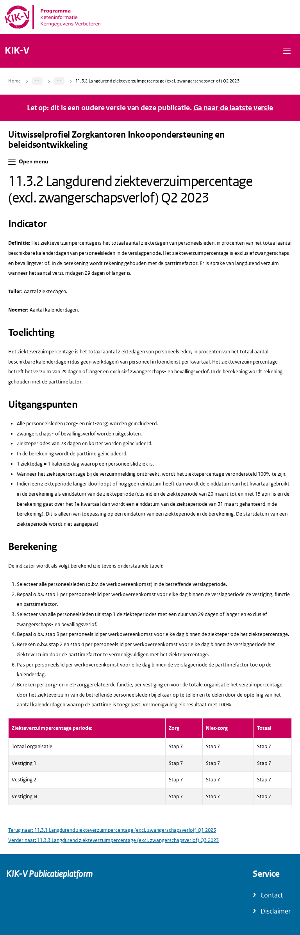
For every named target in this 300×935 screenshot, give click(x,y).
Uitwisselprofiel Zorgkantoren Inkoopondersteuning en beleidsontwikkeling (116, 140)
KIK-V (17, 51)
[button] (287, 51)
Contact (272, 895)
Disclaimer (276, 911)
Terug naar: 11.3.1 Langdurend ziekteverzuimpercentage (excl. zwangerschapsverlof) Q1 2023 (112, 830)
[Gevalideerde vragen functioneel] (59, 81)
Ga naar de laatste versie (233, 108)
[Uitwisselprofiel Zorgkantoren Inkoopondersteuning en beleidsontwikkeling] (37, 81)
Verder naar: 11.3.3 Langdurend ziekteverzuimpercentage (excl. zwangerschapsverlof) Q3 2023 (113, 840)
